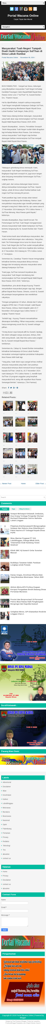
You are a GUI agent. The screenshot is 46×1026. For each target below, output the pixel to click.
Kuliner (5, 799)
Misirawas (7, 808)
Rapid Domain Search (34, 1023)
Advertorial (7, 782)
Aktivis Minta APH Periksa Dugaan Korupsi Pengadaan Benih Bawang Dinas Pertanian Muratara (28, 589)
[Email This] (4, 392)
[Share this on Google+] (14, 388)
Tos (4, 850)
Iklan (4, 791)
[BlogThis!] (6, 392)
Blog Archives (24, 509)
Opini (5, 824)
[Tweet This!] (11, 388)
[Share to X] (9, 392)
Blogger (23, 1018)
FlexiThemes (16, 1021)
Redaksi (6, 841)
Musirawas (7, 816)
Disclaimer (7, 787)
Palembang (7, 829)
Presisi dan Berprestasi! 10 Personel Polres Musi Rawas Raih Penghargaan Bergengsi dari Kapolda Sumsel (26, 602)
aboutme (6, 854)
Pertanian (6, 833)
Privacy (5, 837)
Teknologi (6, 846)
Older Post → (40, 484)
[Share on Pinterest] (17, 388)
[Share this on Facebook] (8, 388)
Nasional (6, 820)
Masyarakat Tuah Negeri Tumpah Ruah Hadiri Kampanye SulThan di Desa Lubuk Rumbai (22, 51)
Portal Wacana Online (23, 15)
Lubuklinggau (8, 803)
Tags (13, 509)
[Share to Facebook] (11, 392)
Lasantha (36, 1021)
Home (23, 484)
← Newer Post (5, 484)
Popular (4, 509)
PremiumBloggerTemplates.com (16, 1023)
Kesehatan (7, 795)
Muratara (6, 812)
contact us (7, 858)
